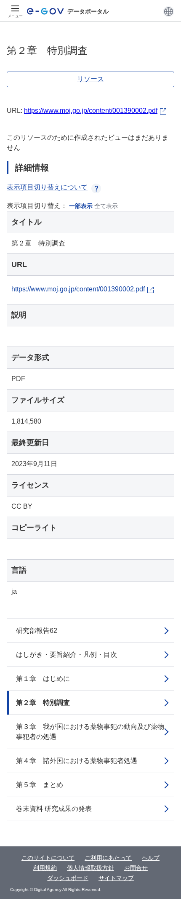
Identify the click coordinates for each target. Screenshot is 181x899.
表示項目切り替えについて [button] (47, 187)
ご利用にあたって (108, 857)
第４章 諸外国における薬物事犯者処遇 (76, 760)
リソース (90, 79)
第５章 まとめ (39, 784)
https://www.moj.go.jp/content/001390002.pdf (90, 110)
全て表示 (106, 206)
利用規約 (45, 867)
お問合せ (136, 867)
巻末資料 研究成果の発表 (54, 808)
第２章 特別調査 (43, 702)
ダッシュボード (67, 878)
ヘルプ (151, 857)
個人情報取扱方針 (90, 867)
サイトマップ (116, 878)
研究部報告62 (36, 630)
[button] (168, 11)
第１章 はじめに (43, 678)
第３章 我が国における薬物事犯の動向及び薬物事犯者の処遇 (90, 731)
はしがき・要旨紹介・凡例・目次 (66, 654)
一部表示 (81, 206)
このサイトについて (48, 857)
